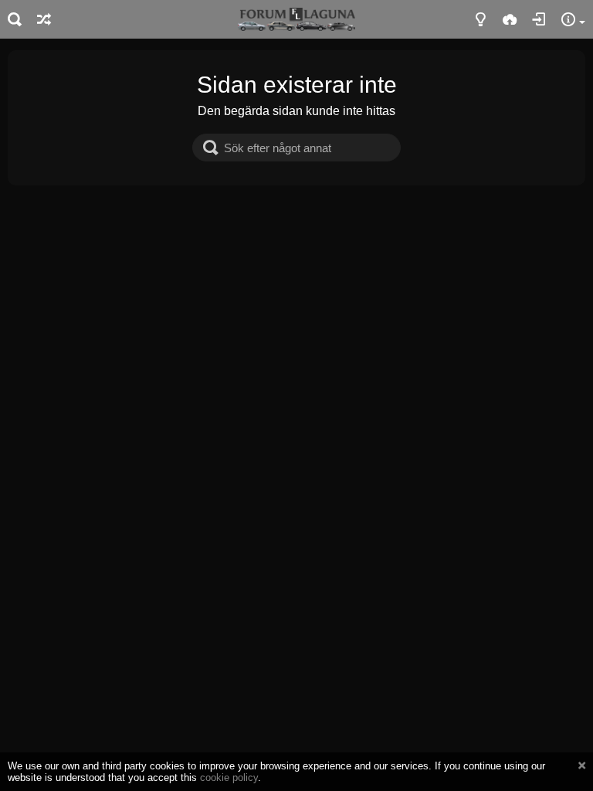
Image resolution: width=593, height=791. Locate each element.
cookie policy (229, 777)
